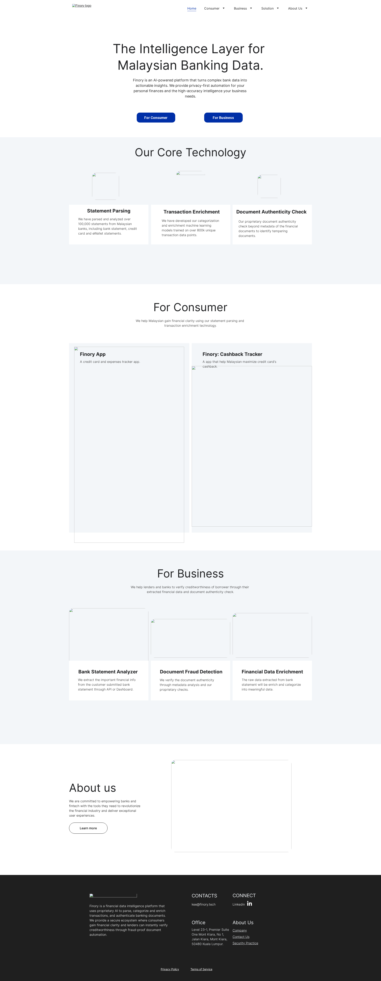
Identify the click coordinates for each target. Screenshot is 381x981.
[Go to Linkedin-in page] (249, 903)
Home (191, 8)
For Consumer (155, 118)
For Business (223, 118)
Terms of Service (201, 969)
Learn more (88, 828)
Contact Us (241, 937)
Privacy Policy (170, 969)
